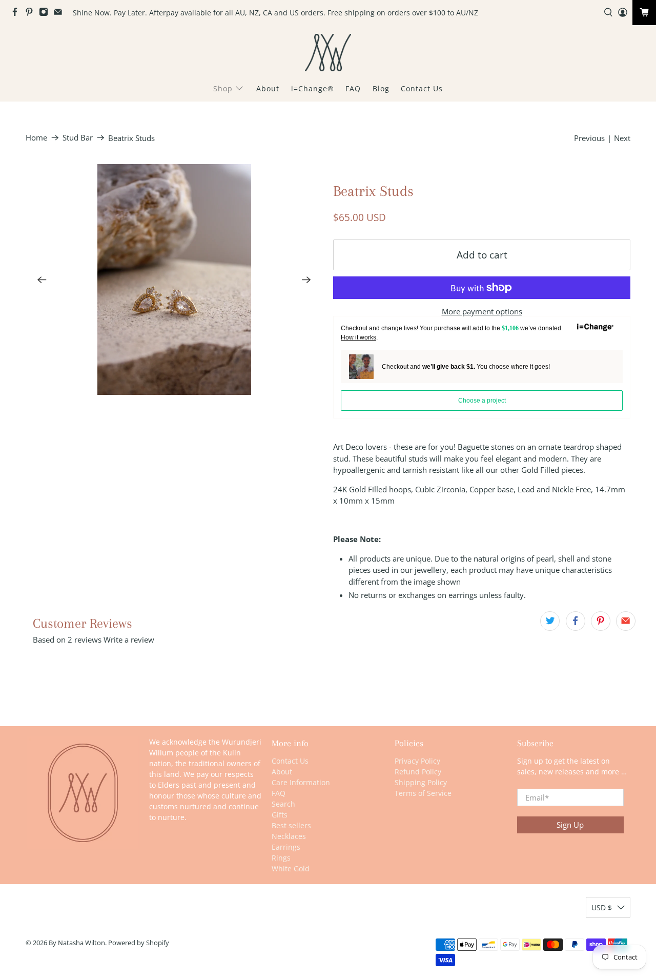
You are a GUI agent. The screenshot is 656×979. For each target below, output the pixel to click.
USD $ (601, 907)
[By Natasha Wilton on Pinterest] (32, 13)
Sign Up (570, 825)
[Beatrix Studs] (174, 279)
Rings (281, 858)
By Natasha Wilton (77, 942)
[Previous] (42, 279)
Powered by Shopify (138, 942)
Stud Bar (78, 138)
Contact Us (422, 88)
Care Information (301, 782)
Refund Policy (418, 771)
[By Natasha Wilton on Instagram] (46, 13)
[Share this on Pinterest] (600, 621)
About (267, 88)
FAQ (353, 88)
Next (622, 138)
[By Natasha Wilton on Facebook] (17, 13)
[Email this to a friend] (626, 621)
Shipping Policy (421, 782)
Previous (589, 138)
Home (36, 138)
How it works (358, 337)
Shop (223, 88)
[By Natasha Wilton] (328, 52)
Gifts (280, 815)
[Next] (306, 279)
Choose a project (482, 400)
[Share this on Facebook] (575, 621)
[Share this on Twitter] (550, 621)
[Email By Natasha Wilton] (60, 13)
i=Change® (312, 88)
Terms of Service (423, 793)
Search (283, 804)
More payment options (482, 311)
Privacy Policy (417, 761)
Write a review (129, 639)
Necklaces (289, 836)
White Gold (291, 868)
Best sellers (291, 825)
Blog (381, 88)
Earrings (286, 847)
